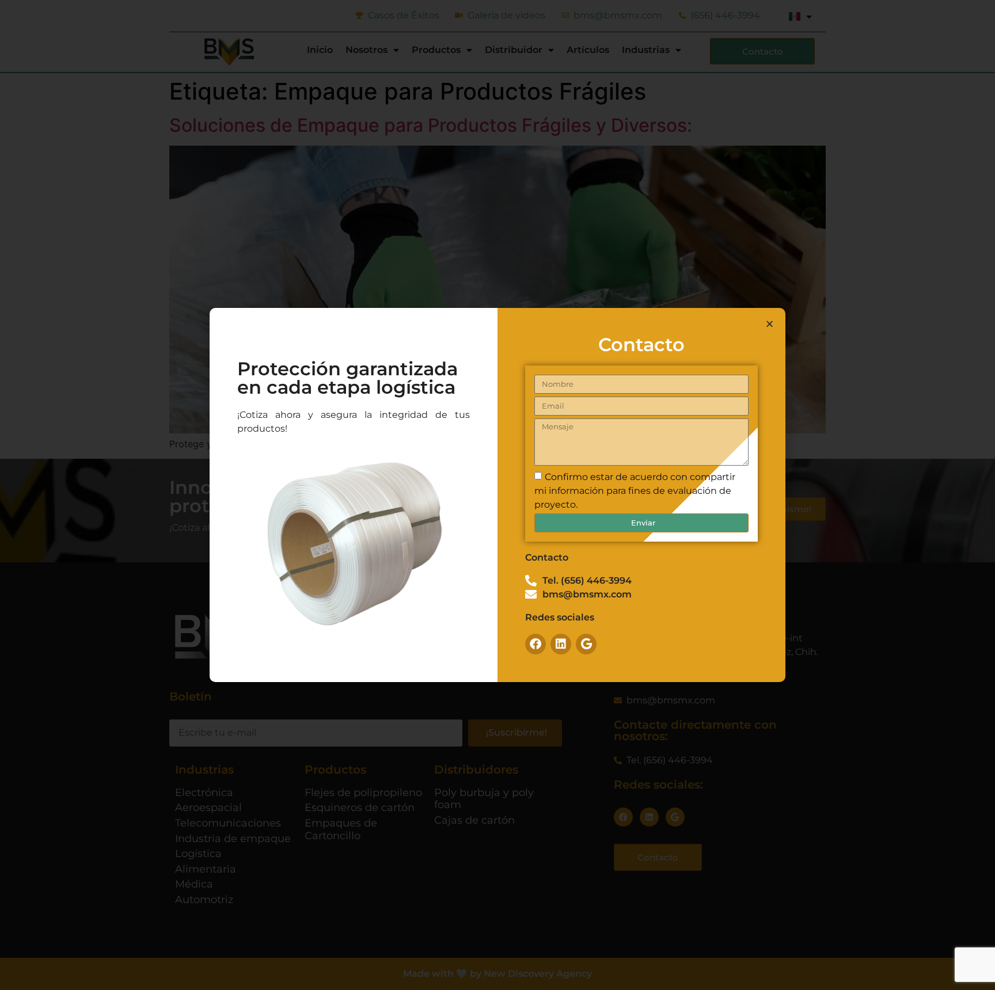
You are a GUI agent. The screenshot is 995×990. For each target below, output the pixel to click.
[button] (769, 323)
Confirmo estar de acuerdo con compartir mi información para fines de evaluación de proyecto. (634, 490)
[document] (497, 495)
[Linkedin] (560, 644)
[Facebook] (535, 644)
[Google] (586, 644)
